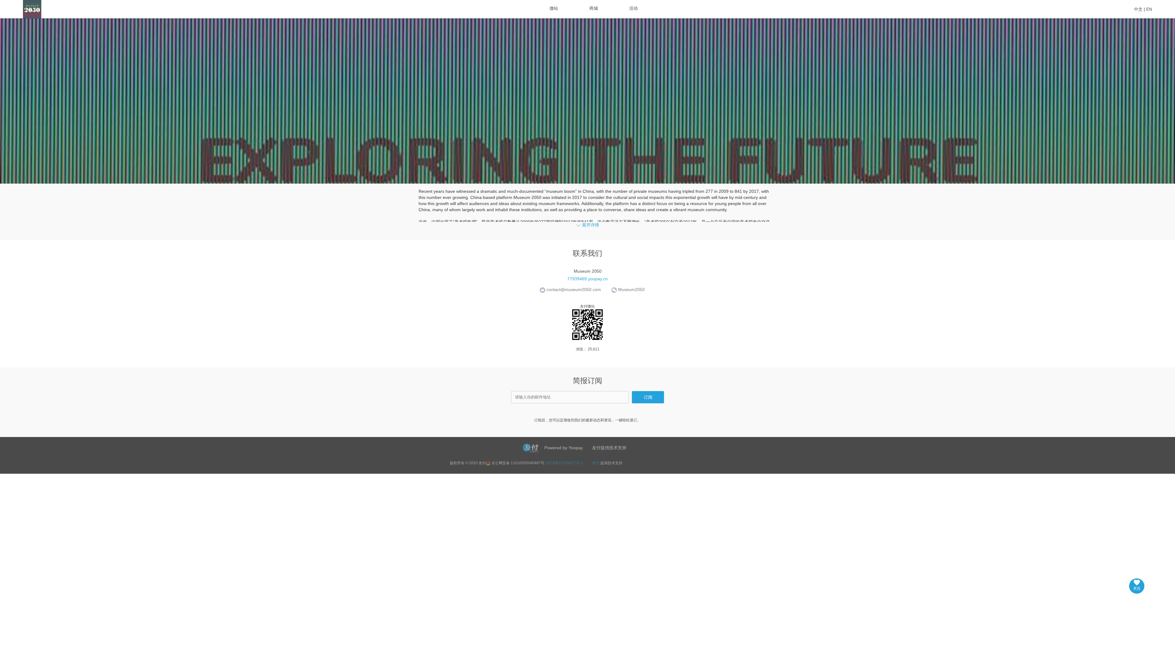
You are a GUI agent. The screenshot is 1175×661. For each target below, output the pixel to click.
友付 (595, 463)
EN (1149, 9)
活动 (633, 8)
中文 (1138, 9)
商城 (593, 8)
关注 (1136, 588)
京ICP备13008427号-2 (564, 463)
